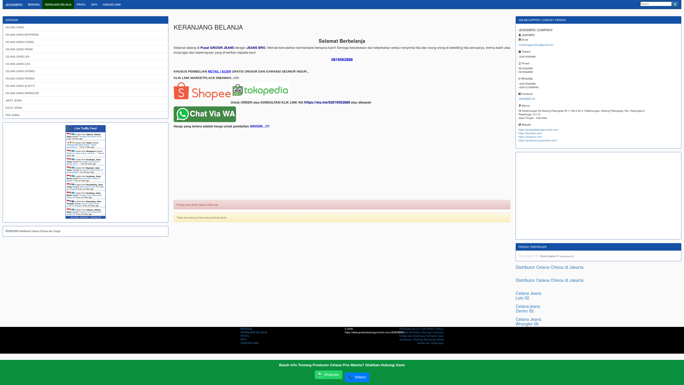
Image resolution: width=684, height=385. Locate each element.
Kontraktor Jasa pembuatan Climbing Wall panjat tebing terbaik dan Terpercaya (422, 339)
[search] (675, 4)
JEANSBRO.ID (527, 99)
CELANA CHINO (15, 27)
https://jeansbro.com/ (530, 133)
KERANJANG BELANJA (58, 4)
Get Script (75, 217)
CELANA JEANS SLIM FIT (20, 86)
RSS (401, 328)
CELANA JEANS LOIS (18, 64)
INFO (94, 4)
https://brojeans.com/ (530, 136)
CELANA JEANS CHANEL (20, 42)
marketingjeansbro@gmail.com (536, 45)
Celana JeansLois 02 (528, 295)
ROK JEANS (12, 115)
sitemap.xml (413, 328)
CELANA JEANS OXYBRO (20, 71)
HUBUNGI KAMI (112, 4)
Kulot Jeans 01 (550, 256)
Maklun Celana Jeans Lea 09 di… (82, 153)
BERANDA (34, 4)
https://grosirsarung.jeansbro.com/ (538, 140)
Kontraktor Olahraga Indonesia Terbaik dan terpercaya (421, 334)
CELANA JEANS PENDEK (20, 78)
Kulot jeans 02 (567, 256)
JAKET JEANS (14, 100)
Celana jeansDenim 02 (528, 308)
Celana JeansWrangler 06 (528, 321)
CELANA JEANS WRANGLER (22, 93)
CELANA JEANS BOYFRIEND (22, 34)
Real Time (85, 217)
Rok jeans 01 (529, 255)
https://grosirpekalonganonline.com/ (539, 129)
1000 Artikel (427, 328)
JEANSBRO (14, 4)
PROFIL (81, 4)
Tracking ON (95, 217)
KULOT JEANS (14, 107)
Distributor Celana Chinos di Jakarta (549, 267)
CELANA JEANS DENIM (19, 49)
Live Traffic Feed (85, 128)
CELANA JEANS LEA (17, 56)
